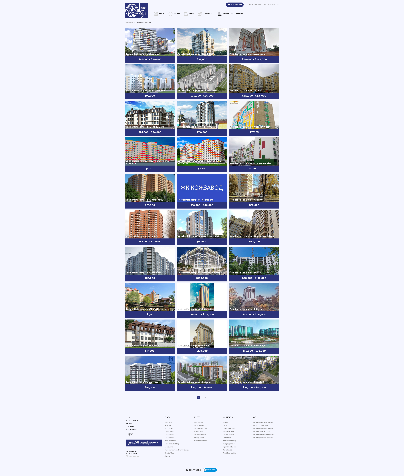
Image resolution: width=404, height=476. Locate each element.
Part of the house (200, 428)
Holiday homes (199, 437)
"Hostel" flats (169, 453)
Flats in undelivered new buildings (177, 450)
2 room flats (169, 431)
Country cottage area (260, 425)
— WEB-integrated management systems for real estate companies (143, 443)
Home (128, 417)
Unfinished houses (200, 440)
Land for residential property (262, 428)
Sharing (167, 456)
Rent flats (168, 422)
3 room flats (169, 434)
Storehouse (227, 437)
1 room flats (169, 428)
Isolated (168, 425)
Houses (197, 417)
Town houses (198, 431)
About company (255, 4)
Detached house (200, 434)
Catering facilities (229, 428)
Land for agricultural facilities (262, 437)
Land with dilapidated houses (262, 422)
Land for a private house (261, 431)
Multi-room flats (170, 440)
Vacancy (265, 4)
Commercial (228, 417)
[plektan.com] (210, 471)
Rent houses (198, 422)
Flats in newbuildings (172, 444)
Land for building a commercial (263, 434)
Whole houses (199, 425)
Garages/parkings (229, 444)
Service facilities (228, 431)
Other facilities (228, 450)
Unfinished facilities (230, 453)
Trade (225, 425)
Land (254, 417)
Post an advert (236, 4)
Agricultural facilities (230, 447)
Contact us (274, 4)
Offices (225, 422)
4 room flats (169, 437)
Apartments (169, 447)
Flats (167, 417)
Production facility (229, 440)
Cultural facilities (229, 434)
